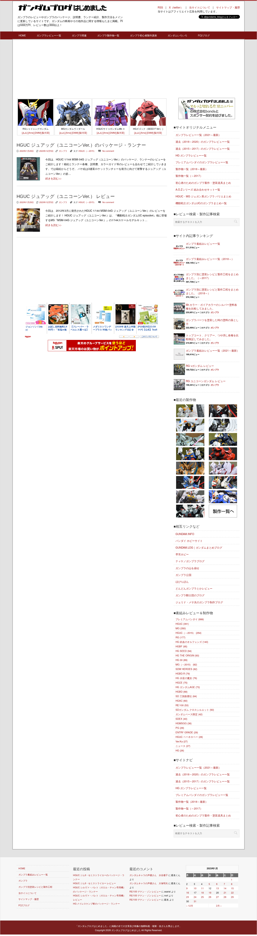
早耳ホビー (182, 554)
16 (187, 892)
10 (195, 888)
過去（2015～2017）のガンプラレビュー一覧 (203, 148)
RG (180, 637)
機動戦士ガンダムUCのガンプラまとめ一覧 (201, 203)
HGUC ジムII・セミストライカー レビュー (94, 883)
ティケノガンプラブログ (190, 561)
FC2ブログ (204, 35)
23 (187, 896)
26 (210, 896)
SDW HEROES (186, 669)
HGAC (181, 700)
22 (232, 892)
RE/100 (182, 705)
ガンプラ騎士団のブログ (190, 595)
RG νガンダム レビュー (200, 366)
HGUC (182, 624)
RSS (160, 7)
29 (232, 896)
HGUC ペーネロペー (189, 737)
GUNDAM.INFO (185, 534)
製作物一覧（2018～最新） (192, 169)
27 (217, 896)
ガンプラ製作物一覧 (108, 35)
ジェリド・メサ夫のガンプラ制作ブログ (199, 602)
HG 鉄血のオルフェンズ (192, 642)
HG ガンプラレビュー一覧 (191, 155)
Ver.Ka (182, 741)
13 (217, 888)
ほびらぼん (182, 581)
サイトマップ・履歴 (228, 7)
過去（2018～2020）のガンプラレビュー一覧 (203, 141)
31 (195, 901)
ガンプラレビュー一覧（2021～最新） (198, 135)
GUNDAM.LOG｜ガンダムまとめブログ (199, 547)
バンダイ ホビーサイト (189, 541)
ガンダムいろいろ (177, 35)
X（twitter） (176, 7)
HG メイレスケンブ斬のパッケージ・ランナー (96, 903)
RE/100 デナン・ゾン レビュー (145, 891)
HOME (22, 35)
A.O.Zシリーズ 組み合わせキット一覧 (198, 189)
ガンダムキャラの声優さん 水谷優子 (148, 875)
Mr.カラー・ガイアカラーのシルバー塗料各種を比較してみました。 (211, 306)
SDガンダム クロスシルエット (195, 709)
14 (225, 888)
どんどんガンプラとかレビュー (194, 588)
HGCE (181, 682)
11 (202, 888)
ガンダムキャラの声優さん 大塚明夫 (148, 883)
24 (195, 896)
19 (210, 892)
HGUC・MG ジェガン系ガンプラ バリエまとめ (203, 196)
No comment (108, 150)
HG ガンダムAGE (188, 687)
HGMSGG (184, 723)
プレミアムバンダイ (190, 619)
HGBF (181, 646)
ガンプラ (63, 150)
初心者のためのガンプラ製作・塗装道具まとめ (203, 183)
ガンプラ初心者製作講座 (143, 35)
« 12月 (189, 905)
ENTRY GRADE (187, 732)
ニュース (183, 746)
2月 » (219, 905)
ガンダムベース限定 (189, 714)
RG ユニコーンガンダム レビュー (206, 381)
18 (202, 892)
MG (181, 628)
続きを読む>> (53, 178)
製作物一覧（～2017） (189, 176)
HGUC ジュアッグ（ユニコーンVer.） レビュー (66, 196)
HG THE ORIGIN (187, 655)
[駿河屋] (45, 132)
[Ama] (31, 132)
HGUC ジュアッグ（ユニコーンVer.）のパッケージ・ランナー (81, 145)
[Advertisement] (92, 69)
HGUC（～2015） (87, 150)
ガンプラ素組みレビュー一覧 (203, 243)
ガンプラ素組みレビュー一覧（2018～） (210, 259)
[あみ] (24, 132)
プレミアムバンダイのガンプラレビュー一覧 (202, 162)
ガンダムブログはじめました (126, 930)
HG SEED (184, 651)
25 (202, 896)
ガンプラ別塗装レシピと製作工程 (35, 886)
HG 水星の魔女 (186, 678)
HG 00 (181, 660)
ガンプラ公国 (183, 575)
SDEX (181, 719)
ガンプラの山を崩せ (187, 568)
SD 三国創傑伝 (186, 696)
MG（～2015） (186, 664)
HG (180, 750)
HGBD (181, 691)
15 (232, 888)
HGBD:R (183, 673)
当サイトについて (199, 7)
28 (225, 896)
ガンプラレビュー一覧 (49, 35)
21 (225, 892)
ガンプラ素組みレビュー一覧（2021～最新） (212, 350)
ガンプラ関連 (79, 35)
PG (180, 728)
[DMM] (37, 132)
